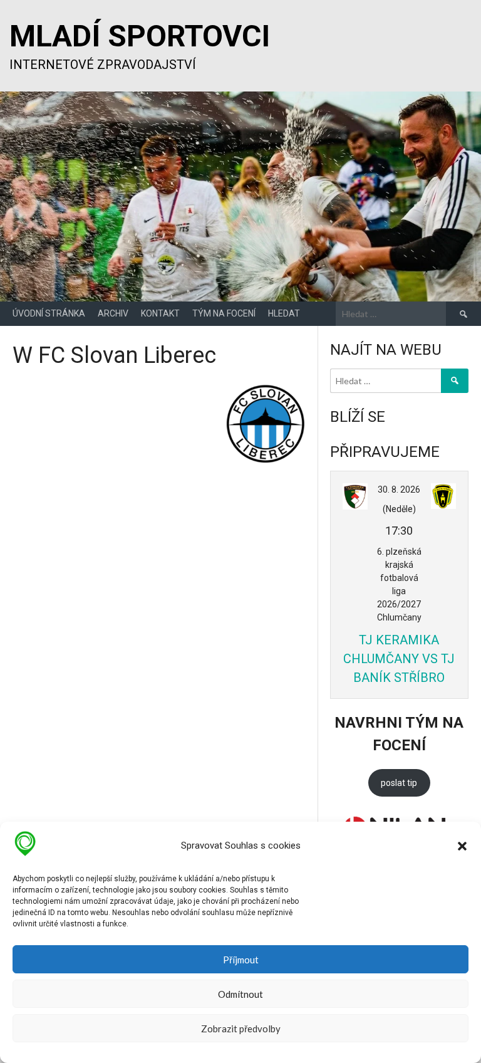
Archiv (113, 313)
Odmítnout (240, 994)
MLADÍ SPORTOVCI (139, 36)
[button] (462, 846)
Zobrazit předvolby (241, 1028)
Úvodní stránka (49, 313)
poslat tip (399, 783)
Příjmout (241, 959)
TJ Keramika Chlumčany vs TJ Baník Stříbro (399, 658)
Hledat (284, 313)
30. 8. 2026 (399, 489)
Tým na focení (224, 313)
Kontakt (160, 313)
